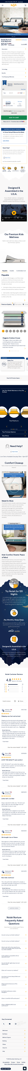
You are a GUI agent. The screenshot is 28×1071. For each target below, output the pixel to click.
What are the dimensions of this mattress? (9, 984)
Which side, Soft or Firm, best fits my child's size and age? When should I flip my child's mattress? (11, 948)
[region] (13, 684)
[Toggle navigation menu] (2, 5)
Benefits (4, 73)
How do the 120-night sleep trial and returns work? (10, 963)
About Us (5, 1047)
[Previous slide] (7, 426)
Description (4, 49)
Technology (4, 69)
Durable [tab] (12, 271)
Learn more (14, 113)
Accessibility (6, 1062)
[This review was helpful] (22, 747)
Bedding (4, 1041)
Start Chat (7, 157)
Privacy (13, 1062)
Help (4, 1051)
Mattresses (5, 1030)
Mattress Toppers (7, 1037)
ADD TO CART (14, 118)
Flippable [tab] (4, 271)
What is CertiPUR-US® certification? (10, 998)
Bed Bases (5, 1034)
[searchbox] (8, 701)
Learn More (17, 631)
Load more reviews (14, 908)
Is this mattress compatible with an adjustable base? (10, 956)
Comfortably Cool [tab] (21, 271)
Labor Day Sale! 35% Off (11, 1)
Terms (18, 1062)
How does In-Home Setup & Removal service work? (10, 977)
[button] (11, 429)
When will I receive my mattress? (9, 970)
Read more (22, 727)
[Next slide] (24, 300)
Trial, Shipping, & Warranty (8, 76)
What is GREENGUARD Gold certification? (8, 1005)
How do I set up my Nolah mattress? (10, 935)
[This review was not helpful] (24, 747)
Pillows (4, 1044)
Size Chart (23, 89)
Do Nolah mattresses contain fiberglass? (8, 991)
